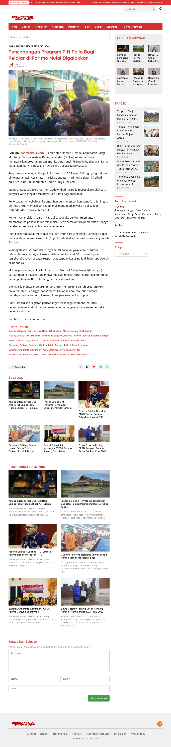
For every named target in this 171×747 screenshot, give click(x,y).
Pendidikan (41, 26)
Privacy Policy (137, 733)
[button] (154, 8)
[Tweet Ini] (87, 366)
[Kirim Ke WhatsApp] (107, 366)
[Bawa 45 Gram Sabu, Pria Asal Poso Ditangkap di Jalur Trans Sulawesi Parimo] (154, 48)
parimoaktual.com (32, 153)
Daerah (26, 26)
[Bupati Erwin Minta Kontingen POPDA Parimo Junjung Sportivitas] (59, 433)
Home (14, 26)
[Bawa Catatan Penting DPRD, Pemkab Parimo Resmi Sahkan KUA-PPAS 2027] (94, 433)
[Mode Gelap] (160, 9)
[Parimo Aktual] (23, 17)
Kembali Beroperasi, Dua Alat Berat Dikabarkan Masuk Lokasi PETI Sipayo (50, 330)
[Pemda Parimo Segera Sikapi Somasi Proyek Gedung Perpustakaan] (138, 48)
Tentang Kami (60, 733)
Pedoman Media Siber (98, 733)
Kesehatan (58, 26)
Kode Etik (77, 733)
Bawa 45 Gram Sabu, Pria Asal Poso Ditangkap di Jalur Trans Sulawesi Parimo (153, 58)
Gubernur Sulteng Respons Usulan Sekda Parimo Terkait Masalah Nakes (111, 2)
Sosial (98, 26)
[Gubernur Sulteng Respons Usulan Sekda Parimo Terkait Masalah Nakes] (24, 433)
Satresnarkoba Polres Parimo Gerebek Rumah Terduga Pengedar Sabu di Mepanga (122, 81)
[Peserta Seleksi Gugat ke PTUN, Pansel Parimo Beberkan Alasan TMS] (94, 394)
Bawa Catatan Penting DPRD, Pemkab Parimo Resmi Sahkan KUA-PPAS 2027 (51, 354)
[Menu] (11, 9)
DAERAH (20, 46)
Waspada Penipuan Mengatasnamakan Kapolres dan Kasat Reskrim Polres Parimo (138, 81)
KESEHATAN (44, 46)
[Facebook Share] (80, 366)
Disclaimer (120, 733)
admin (18, 64)
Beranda (31, 733)
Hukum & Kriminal (132, 26)
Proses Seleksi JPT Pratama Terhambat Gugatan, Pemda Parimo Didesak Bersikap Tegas (58, 335)
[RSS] (159, 724)
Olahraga (111, 26)
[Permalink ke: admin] (11, 65)
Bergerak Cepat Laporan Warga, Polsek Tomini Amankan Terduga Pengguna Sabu (153, 81)
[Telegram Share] (100, 366)
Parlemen (73, 26)
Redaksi (44, 733)
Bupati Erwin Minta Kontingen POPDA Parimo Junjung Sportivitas (44, 349)
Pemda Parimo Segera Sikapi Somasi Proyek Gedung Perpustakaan (138, 58)
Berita (12, 46)
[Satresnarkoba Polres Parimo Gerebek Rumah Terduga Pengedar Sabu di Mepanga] (123, 71)
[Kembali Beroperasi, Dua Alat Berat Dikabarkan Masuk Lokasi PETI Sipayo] (24, 390)
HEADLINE (31, 46)
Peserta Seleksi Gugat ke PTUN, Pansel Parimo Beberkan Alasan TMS (47, 340)
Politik (87, 26)
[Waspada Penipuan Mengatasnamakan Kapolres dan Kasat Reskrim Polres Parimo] (138, 71)
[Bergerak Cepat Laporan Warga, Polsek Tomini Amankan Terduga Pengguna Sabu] (154, 71)
